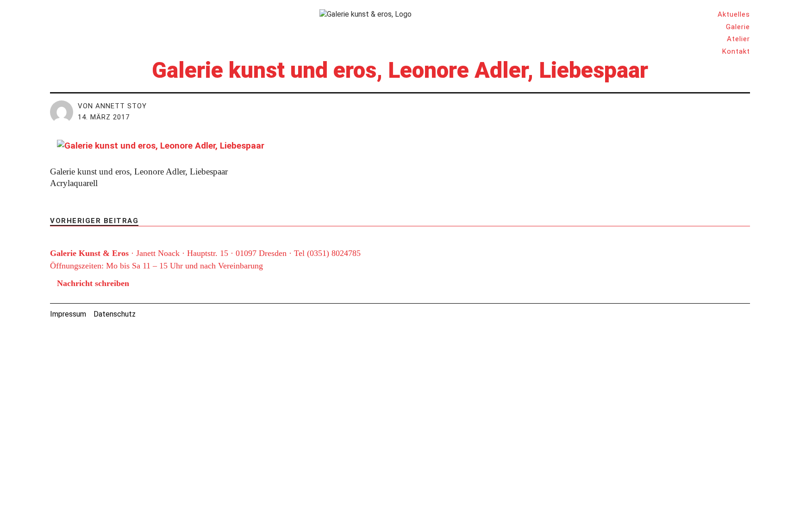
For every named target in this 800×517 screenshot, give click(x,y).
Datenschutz (115, 314)
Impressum (68, 314)
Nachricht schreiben (93, 283)
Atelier (738, 39)
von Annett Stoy (112, 106)
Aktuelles (734, 14)
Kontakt (736, 51)
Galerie (738, 27)
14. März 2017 (104, 117)
